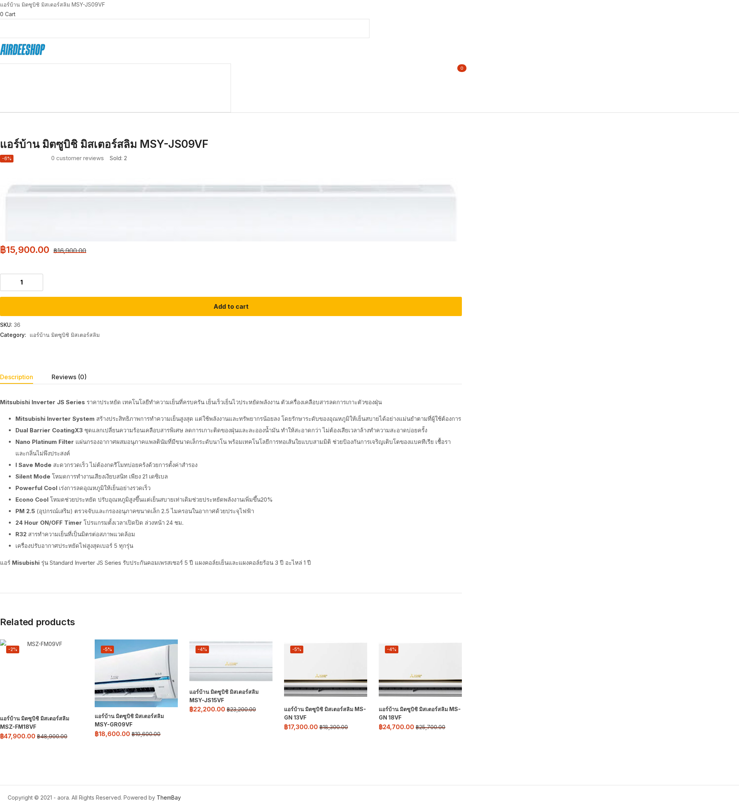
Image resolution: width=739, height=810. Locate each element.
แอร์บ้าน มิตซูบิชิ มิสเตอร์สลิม (65, 334)
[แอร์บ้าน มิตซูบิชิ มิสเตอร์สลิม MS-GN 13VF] (325, 669)
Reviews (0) (69, 377)
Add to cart (231, 306)
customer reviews (77, 158)
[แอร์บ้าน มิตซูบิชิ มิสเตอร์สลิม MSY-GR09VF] (136, 673)
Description (16, 377)
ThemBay (169, 797)
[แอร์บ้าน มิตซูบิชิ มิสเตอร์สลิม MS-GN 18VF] (420, 669)
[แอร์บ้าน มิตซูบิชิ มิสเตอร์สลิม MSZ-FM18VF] (41, 674)
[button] (369, 14)
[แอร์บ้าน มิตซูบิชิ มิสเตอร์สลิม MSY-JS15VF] (231, 661)
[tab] (26, 378)
